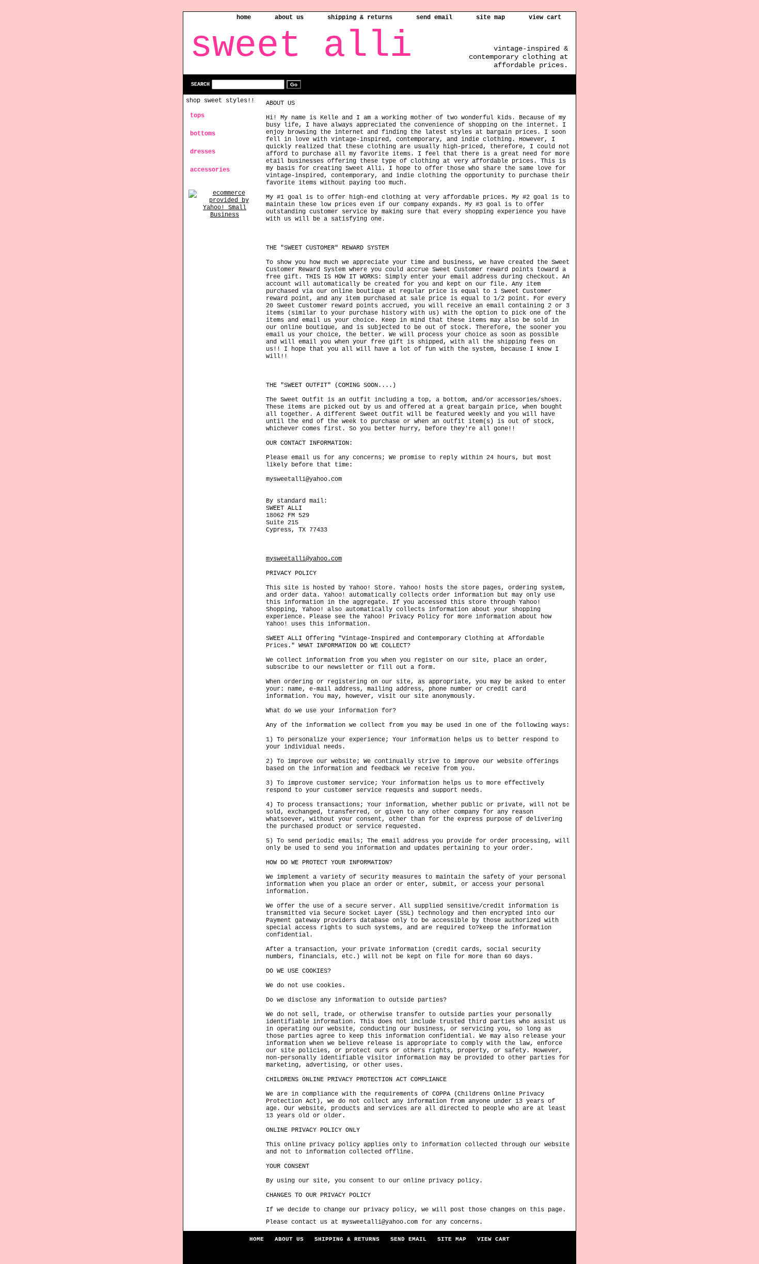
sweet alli (301, 46)
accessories (210, 170)
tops (197, 115)
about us (289, 17)
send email (434, 17)
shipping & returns (359, 17)
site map (490, 17)
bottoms (202, 133)
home (243, 17)
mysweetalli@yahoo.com (304, 559)
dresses (202, 151)
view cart (545, 17)
